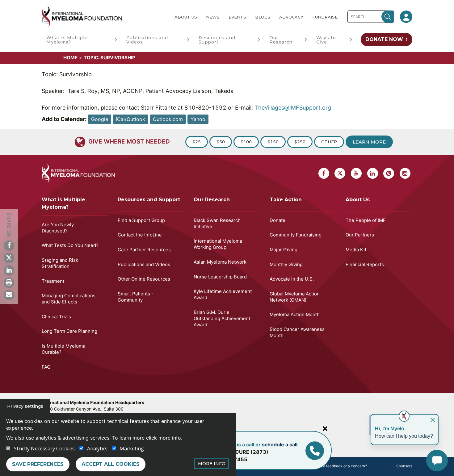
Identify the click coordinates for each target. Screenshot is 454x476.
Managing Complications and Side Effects (68, 299)
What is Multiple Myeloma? (63, 203)
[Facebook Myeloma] (9, 245)
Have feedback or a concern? (341, 466)
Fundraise (325, 17)
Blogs (262, 17)
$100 (246, 141)
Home (70, 58)
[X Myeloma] (9, 258)
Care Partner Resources (144, 250)
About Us (185, 17)
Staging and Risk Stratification (60, 263)
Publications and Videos (147, 40)
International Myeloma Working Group (218, 244)
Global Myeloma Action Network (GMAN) (295, 297)
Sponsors (404, 466)
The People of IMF (366, 220)
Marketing (132, 448)
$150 (273, 141)
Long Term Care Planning (69, 331)
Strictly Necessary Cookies (44, 448)
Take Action (286, 200)
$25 (196, 141)
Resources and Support (217, 40)
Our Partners (360, 235)
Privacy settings (25, 406)
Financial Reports (365, 264)
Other (329, 141)
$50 (220, 141)
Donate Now (384, 39)
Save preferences (38, 464)
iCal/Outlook (130, 119)
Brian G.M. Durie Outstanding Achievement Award (222, 318)
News (213, 17)
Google (99, 119)
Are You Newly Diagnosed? (58, 228)
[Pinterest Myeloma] (388, 173)
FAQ (46, 367)
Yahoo (198, 119)
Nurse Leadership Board (220, 277)
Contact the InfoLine (140, 235)
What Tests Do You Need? (70, 245)
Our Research (280, 40)
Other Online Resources (144, 279)
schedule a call (279, 444)
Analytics (97, 448)
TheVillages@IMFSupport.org (292, 107)
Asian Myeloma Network (220, 262)
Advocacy (291, 17)
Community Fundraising (296, 235)
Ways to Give (326, 40)
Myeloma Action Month (295, 314)
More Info (211, 463)
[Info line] (314, 450)
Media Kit (356, 250)
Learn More (369, 142)
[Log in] (406, 16)
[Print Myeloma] (9, 282)
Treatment (53, 281)
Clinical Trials (56, 316)
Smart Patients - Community (135, 297)
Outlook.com (168, 119)
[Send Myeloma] (9, 295)
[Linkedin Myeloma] (9, 270)
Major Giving (283, 250)
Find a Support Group (141, 220)
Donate (277, 220)
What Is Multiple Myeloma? (67, 40)
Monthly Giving (286, 264)
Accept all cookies (111, 464)
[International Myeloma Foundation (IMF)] (103, 16)
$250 (299, 141)
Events (237, 17)
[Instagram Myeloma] (405, 173)
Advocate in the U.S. (292, 279)
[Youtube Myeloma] (356, 173)
